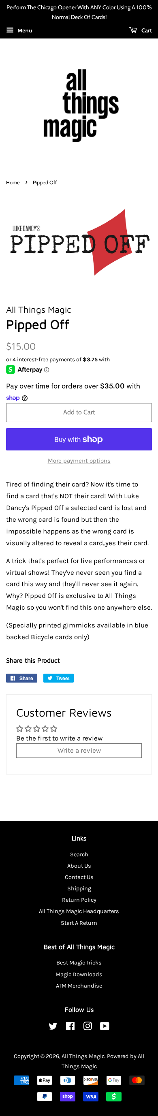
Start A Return (79, 923)
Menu (24, 30)
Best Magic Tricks (79, 962)
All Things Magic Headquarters (79, 911)
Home (13, 182)
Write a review (79, 750)
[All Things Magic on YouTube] (104, 1027)
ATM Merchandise (79, 985)
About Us (79, 865)
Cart (146, 30)
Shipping (79, 888)
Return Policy (79, 899)
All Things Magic (83, 1056)
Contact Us (79, 877)
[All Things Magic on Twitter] (53, 1027)
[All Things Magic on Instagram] (87, 1027)
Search (79, 854)
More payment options (79, 460)
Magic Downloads (79, 974)
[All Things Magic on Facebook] (70, 1027)
